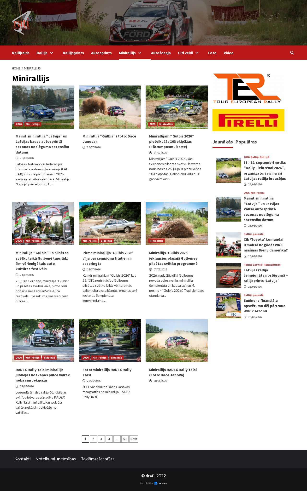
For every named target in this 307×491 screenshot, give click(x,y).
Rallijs (42, 52)
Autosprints (101, 52)
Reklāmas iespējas (97, 458)
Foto (212, 52)
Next (133, 439)
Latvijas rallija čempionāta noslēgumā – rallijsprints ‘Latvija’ (266, 275)
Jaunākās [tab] (223, 142)
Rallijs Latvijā (253, 264)
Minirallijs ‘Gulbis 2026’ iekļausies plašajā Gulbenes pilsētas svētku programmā (173, 258)
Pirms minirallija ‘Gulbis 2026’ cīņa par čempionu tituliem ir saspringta (108, 258)
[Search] (292, 52)
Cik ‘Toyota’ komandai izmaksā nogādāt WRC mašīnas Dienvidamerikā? (266, 244)
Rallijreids (21, 52)
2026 (19, 124)
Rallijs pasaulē (254, 234)
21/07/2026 (27, 275)
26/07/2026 (93, 147)
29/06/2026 (27, 386)
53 (125, 439)
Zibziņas (106, 240)
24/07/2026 (160, 152)
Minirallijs (127, 52)
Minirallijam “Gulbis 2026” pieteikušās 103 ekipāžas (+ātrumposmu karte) (171, 141)
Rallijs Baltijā (260, 157)
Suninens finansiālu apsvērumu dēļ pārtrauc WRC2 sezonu (264, 305)
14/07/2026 (93, 269)
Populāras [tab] (246, 142)
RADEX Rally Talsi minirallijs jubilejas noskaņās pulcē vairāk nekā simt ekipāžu (43, 375)
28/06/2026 (93, 381)
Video (229, 52)
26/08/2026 (27, 158)
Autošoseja (161, 52)
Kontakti (22, 458)
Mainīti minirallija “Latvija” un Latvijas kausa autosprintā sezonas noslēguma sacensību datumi (261, 209)
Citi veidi (185, 52)
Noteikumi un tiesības (55, 458)
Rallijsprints (73, 52)
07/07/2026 (160, 269)
